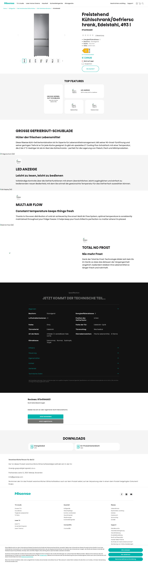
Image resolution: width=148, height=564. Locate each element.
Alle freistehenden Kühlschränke (26, 8)
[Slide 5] (47, 61)
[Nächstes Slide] (64, 35)
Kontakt (113, 520)
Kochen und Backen (70, 513)
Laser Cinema (19, 528)
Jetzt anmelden (46, 417)
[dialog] (74, 554)
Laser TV (17, 520)
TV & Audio (20, 3)
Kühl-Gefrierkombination (44, 8)
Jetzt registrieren (45, 421)
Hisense (113, 505)
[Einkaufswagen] (140, 3)
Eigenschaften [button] (34, 358)
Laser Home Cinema (33, 3)
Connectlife (67, 525)
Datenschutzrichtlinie (27, 557)
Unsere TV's (18, 508)
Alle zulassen (125, 550)
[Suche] (143, 3)
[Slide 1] (24, 61)
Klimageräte (69, 3)
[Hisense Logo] (9, 3)
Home (5, 8)
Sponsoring (114, 517)
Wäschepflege (68, 511)
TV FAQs (17, 515)
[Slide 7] (58, 61)
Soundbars (18, 511)
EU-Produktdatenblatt (88, 54)
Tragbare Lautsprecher (21, 513)
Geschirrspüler (68, 515)
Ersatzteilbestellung (116, 535)
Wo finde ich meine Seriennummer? (122, 542)
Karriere (113, 513)
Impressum (114, 515)
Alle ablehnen (125, 555)
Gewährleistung (116, 533)
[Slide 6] (52, 61)
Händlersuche (115, 528)
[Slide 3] (35, 61)
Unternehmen (115, 508)
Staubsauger (68, 517)
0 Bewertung (99, 35)
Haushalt (45, 3)
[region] (41, 35)
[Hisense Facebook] (122, 494)
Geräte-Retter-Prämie (117, 539)
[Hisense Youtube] (131, 494)
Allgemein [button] (32, 309)
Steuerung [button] (32, 353)
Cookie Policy (43, 555)
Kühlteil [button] (31, 363)
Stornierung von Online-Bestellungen (122, 544)
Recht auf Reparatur (117, 537)
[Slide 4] (41, 61)
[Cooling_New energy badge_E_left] (86, 53)
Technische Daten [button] (35, 374)
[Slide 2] (30, 61)
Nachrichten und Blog (117, 3)
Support (130, 3)
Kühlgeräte (12, 8)
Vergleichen (88, 64)
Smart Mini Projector (21, 526)
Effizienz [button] (32, 348)
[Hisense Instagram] (126, 494)
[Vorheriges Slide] (18, 35)
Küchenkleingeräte (56, 3)
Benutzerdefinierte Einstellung (125, 559)
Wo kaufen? (90, 69)
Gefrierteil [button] (32, 368)
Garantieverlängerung (117, 531)
